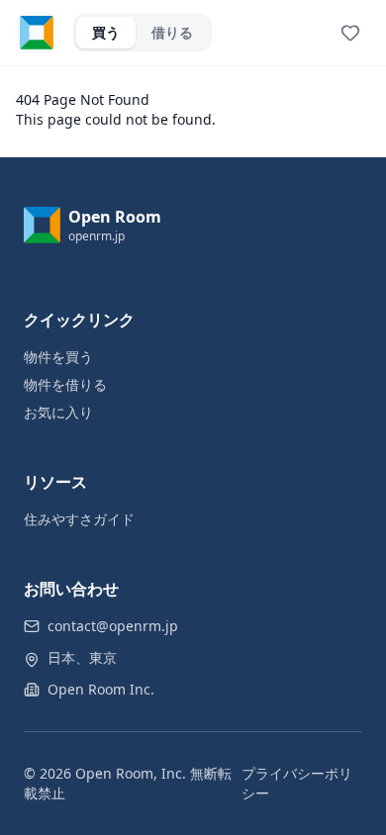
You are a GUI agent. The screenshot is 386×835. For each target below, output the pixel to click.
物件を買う (58, 356)
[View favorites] (350, 32)
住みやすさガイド (79, 519)
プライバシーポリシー (296, 783)
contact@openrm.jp (113, 625)
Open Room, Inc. (130, 773)
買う (106, 32)
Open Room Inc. (101, 689)
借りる (172, 32)
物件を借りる (65, 384)
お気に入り (58, 412)
